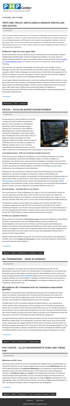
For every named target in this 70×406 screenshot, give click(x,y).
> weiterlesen (6, 96)
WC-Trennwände (27, 276)
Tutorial (40, 253)
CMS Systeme (7, 103)
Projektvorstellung (34, 341)
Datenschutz (39, 400)
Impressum (30, 400)
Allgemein (6, 253)
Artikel (13, 253)
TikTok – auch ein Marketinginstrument (26, 109)
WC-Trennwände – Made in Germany (24, 259)
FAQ (15, 103)
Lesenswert (23, 103)
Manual (46, 394)
